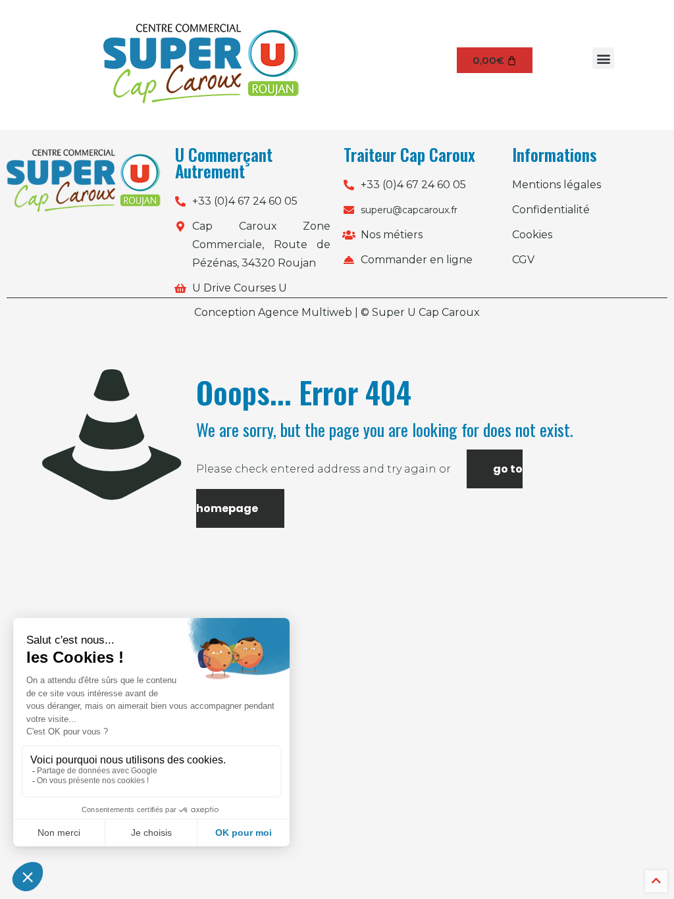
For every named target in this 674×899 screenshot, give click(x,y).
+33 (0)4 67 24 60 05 (245, 201)
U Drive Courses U (239, 288)
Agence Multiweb (305, 312)
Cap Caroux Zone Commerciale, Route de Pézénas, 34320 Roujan (261, 244)
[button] (603, 58)
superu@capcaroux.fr (409, 210)
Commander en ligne (417, 259)
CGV (523, 259)
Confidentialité (551, 209)
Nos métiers (392, 234)
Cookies (532, 234)
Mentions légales (556, 184)
